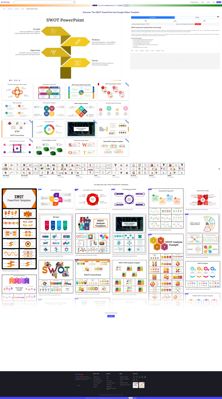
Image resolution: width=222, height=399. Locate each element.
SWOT (132, 50)
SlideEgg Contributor (124, 382)
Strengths (141, 50)
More (214, 2)
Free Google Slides (97, 378)
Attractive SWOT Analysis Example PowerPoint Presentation (160, 321)
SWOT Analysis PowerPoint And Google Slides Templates (86, 255)
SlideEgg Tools (96, 376)
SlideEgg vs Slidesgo (124, 376)
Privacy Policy (109, 380)
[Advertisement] (165, 61)
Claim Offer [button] (126, 5)
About (108, 376)
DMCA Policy (109, 384)
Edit (208, 17)
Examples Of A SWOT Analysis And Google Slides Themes (50, 294)
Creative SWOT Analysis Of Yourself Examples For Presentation (14, 309)
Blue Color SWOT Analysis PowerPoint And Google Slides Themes (124, 256)
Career (121, 380)
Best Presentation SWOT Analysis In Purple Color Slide (122, 209)
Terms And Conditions (111, 382)
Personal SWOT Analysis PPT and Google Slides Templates (160, 229)
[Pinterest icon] (19, 80)
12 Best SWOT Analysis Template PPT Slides (10, 270)
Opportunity (158, 50)
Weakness (147, 50)
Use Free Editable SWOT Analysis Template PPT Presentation (87, 209)
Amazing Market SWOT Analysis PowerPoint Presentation (49, 209)
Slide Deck (95, 384)
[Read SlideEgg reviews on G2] (135, 385)
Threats (152, 50)
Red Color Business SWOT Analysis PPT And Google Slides (197, 209)
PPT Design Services (194, 2)
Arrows (136, 50)
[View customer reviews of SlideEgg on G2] (141, 385)
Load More (111, 316)
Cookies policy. (125, 397)
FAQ (107, 378)
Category (95, 386)
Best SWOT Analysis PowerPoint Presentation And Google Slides (198, 289)
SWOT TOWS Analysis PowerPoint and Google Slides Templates (124, 294)
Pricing (202, 2)
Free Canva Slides (96, 382)
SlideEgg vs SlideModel (124, 378)
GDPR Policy (109, 386)
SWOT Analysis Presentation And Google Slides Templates (86, 332)
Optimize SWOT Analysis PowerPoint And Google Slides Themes (51, 256)
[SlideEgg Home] (83, 374)
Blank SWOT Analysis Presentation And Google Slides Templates (87, 294)
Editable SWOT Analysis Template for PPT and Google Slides (197, 334)
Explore (208, 2)
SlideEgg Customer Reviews (125, 384)
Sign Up (218, 2)
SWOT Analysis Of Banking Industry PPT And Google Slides (197, 257)
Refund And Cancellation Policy (111, 389)
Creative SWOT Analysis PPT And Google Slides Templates (123, 342)
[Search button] (74, 2)
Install (198, 24)
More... (162, 50)
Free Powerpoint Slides (97, 380)
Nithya (204, 21)
